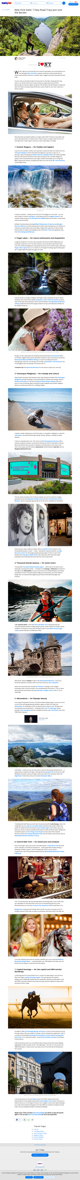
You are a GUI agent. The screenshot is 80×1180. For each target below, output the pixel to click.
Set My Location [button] (41, 1145)
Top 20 (36, 1129)
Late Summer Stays (40, 1133)
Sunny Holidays (39, 1137)
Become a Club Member (40, 1155)
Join (73, 4)
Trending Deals (39, 1131)
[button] (18, 1119)
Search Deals (63, 3)
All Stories (6, 9)
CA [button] (77, 2)
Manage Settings (49, 1177)
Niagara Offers (38, 1135)
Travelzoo (7, 3)
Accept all (29, 1177)
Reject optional (38, 1177)
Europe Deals (38, 1139)
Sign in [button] (71, 2)
